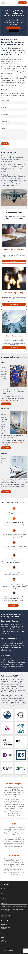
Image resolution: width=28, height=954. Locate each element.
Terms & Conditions (19, 949)
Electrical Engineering (14, 293)
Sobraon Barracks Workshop (9, 400)
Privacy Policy (11, 949)
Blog (2, 893)
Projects (2, 891)
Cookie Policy (4, 949)
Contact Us (3, 898)
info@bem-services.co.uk (9, 934)
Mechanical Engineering (14, 249)
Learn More (6, 404)
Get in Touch (14, 31)
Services (3, 888)
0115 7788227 (6, 932)
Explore (23, 2)
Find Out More (14, 261)
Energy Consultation (14, 336)
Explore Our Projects (13, 28)
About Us (3, 896)
